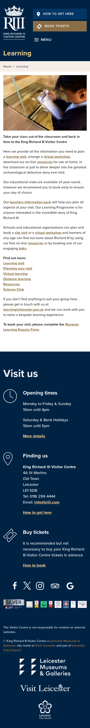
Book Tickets (57, 26)
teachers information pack (30, 202)
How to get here (37, 512)
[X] (27, 586)
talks (22, 248)
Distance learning (17, 279)
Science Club (13, 289)
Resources (11, 284)
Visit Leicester (45, 645)
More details (34, 436)
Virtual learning (15, 274)
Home (7, 66)
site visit (21, 233)
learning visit (16, 157)
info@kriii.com (46, 502)
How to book (34, 565)
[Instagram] (40, 585)
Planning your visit (17, 268)
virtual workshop (57, 157)
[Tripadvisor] (56, 585)
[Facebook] (15, 585)
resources (45, 162)
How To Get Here (58, 14)
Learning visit (13, 263)
